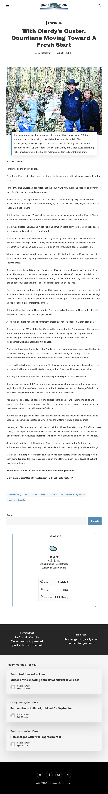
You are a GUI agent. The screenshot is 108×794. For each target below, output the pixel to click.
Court (21, 674)
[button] (7, 5)
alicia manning (14, 494)
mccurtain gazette (16, 500)
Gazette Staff (44, 53)
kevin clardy (31, 494)
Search (9, 515)
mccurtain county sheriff (73, 494)
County (13, 674)
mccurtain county (49, 494)
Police (42, 674)
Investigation (55, 23)
